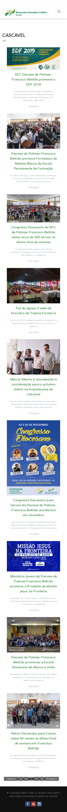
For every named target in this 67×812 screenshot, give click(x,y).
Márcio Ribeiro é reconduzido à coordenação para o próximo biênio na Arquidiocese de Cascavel (33, 386)
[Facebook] (27, 803)
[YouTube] (33, 803)
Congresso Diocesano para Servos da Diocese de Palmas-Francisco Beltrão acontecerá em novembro (33, 507)
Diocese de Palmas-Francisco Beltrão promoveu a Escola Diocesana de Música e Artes (33, 662)
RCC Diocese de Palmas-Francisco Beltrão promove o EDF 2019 (33, 79)
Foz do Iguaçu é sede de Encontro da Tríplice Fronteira (33, 310)
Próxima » (52, 778)
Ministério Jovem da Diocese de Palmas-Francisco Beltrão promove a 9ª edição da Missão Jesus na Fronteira (33, 583)
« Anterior (11, 778)
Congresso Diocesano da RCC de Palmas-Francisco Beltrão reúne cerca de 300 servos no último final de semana (33, 234)
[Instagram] (39, 803)
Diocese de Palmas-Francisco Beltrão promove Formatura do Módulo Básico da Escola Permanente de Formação (33, 161)
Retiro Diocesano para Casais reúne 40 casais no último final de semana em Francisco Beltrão (33, 740)
